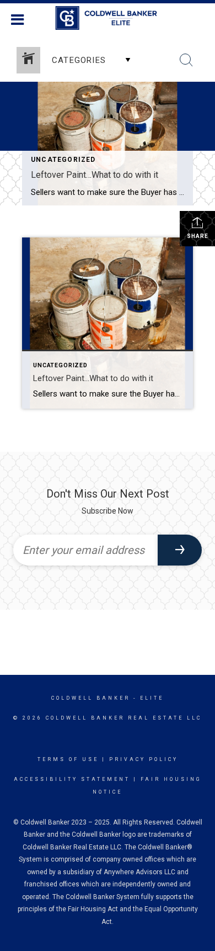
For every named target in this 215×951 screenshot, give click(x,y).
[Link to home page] (107, 18)
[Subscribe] (180, 550)
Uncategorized (63, 159)
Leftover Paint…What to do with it (94, 175)
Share (197, 236)
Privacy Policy (143, 759)
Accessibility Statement (72, 779)
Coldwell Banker (90, 698)
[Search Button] (186, 60)
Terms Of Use (68, 759)
